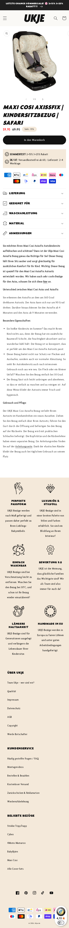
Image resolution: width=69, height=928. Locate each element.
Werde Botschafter (17, 734)
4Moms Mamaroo (16, 843)
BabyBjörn (12, 851)
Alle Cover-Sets (15, 868)
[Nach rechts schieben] (43, 99)
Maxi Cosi (12, 860)
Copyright (12, 725)
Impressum (13, 699)
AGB (9, 717)
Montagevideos (15, 767)
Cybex (10, 834)
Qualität (11, 691)
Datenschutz (13, 708)
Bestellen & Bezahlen (18, 775)
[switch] (61, 923)
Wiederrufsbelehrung (18, 801)
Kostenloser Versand (18, 784)
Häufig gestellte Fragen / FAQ (23, 758)
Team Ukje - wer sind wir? (20, 682)
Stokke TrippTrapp (17, 825)
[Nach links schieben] (26, 99)
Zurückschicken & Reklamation (23, 792)
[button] (5, 18)
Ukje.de (37, 923)
